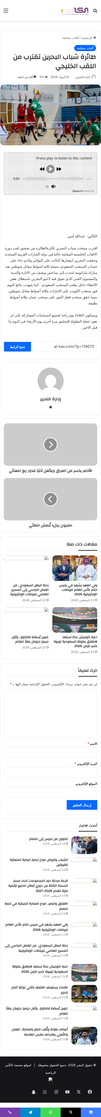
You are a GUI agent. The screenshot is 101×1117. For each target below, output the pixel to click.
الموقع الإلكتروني (86, 783)
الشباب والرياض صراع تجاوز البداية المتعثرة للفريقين (39, 862)
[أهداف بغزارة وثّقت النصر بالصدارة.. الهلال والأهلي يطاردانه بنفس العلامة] (84, 1035)
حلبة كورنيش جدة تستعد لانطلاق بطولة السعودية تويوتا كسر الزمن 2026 (75, 641)
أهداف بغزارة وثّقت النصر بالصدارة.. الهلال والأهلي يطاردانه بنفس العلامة (40, 1032)
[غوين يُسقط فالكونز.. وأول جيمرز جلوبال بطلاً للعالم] (26, 620)
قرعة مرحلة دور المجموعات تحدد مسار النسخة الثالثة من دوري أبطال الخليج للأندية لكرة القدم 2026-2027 (38, 886)
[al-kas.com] (74, 10)
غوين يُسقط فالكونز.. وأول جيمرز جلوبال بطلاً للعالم (30, 639)
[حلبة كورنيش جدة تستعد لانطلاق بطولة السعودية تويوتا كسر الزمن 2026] (74, 620)
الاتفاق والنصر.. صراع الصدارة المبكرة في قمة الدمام (36, 906)
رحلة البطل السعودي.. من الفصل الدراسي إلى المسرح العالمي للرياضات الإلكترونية (29, 589)
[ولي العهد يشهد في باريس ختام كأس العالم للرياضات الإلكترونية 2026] (74, 568)
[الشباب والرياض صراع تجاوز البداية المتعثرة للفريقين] (84, 866)
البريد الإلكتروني (85, 763)
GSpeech (77, 191)
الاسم (92, 743)
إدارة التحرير (82, 77)
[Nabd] (22, 1092)
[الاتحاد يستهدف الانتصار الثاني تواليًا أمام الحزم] (84, 994)
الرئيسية (87, 38)
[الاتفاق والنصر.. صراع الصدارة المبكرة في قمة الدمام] (84, 910)
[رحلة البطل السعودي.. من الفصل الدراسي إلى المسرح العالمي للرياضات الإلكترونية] (26, 568)
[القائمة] (6, 12)
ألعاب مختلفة (70, 38)
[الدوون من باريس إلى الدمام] (84, 845)
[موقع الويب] (50, 407)
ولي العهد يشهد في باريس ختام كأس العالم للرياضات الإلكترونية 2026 (78, 589)
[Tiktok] (11, 1092)
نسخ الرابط (17, 347)
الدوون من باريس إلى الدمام (48, 839)
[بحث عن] (95, 12)
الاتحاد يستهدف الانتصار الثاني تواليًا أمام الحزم (40, 990)
